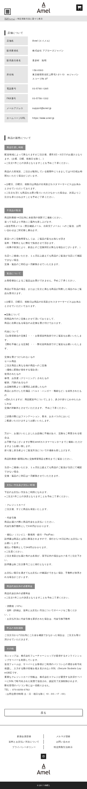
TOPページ (9, 18)
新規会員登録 (24, 736)
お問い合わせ (63, 741)
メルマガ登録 (63, 736)
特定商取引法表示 (63, 747)
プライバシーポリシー (24, 747)
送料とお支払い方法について (24, 741)
